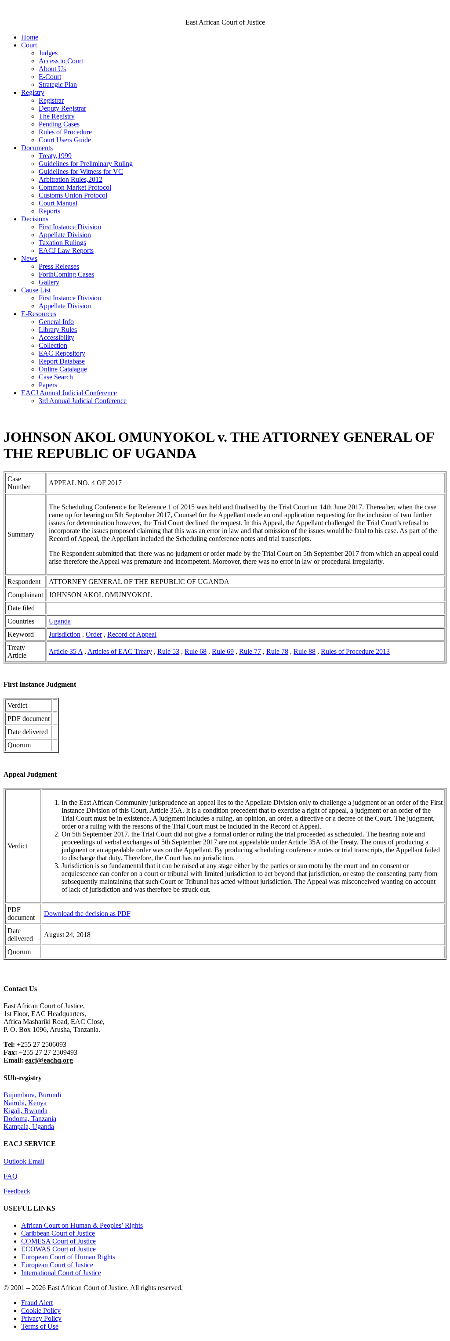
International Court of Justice (61, 1272)
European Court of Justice (57, 1265)
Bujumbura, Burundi (32, 1095)
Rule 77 (250, 651)
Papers (48, 385)
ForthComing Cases (66, 274)
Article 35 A (66, 651)
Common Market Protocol (75, 187)
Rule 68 (196, 651)
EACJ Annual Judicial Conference (69, 393)
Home (29, 37)
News (29, 258)
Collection (53, 345)
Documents (37, 147)
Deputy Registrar (62, 108)
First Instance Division (70, 227)
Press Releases (59, 266)
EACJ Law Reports (66, 250)
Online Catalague (63, 369)
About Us (52, 68)
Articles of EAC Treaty (119, 651)
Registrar (51, 100)
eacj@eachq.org (49, 1060)
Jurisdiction (64, 634)
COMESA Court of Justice (58, 1241)
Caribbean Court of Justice (58, 1233)
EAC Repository (62, 353)
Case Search (56, 377)
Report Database (62, 361)
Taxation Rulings (62, 242)
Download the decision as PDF (87, 913)
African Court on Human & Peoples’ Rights (82, 1225)
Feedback (17, 1191)
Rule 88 (305, 651)
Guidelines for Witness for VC (81, 171)
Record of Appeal (131, 634)
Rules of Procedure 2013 (355, 651)
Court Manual (58, 203)
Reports (49, 211)
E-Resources (38, 313)
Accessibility (56, 337)
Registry (32, 92)
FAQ (11, 1176)
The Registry (57, 116)
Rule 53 (168, 651)
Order (94, 634)
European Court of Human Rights (68, 1257)
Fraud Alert (37, 1302)
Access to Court (61, 61)
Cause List (36, 290)
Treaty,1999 (55, 155)
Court (29, 45)
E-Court (50, 76)
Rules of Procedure (65, 132)
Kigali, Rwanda (25, 1110)
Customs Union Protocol (73, 195)
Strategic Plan (58, 84)
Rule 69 (223, 651)
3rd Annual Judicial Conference (83, 400)
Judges (48, 53)
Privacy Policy (41, 1318)
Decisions (34, 219)
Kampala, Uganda (29, 1126)
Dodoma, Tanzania (30, 1118)
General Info (56, 321)
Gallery (49, 282)
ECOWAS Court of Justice (58, 1249)
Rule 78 (277, 651)
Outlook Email (24, 1161)
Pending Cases (59, 124)
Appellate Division (65, 234)
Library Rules (58, 329)
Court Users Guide (65, 140)
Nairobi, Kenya (25, 1103)
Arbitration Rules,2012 (70, 179)
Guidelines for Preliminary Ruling (86, 163)
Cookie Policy (41, 1310)
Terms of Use (39, 1326)
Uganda (60, 621)
